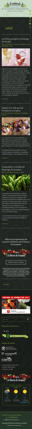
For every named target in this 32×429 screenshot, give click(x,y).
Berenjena (17, 113)
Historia (4, 115)
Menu (7, 15)
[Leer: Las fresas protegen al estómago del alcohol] (16, 57)
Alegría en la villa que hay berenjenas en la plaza (12, 109)
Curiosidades (24, 113)
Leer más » (5, 99)
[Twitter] (30, 14)
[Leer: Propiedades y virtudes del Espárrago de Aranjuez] (16, 182)
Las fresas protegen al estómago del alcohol (15, 40)
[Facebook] (30, 10)
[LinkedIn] (30, 17)
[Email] (30, 23)
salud (10, 46)
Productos (17, 172)
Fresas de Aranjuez (19, 44)
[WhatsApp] (30, 20)
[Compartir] (30, 27)
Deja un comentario (7, 44)
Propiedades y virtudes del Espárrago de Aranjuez (13, 168)
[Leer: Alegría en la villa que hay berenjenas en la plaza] (16, 126)
